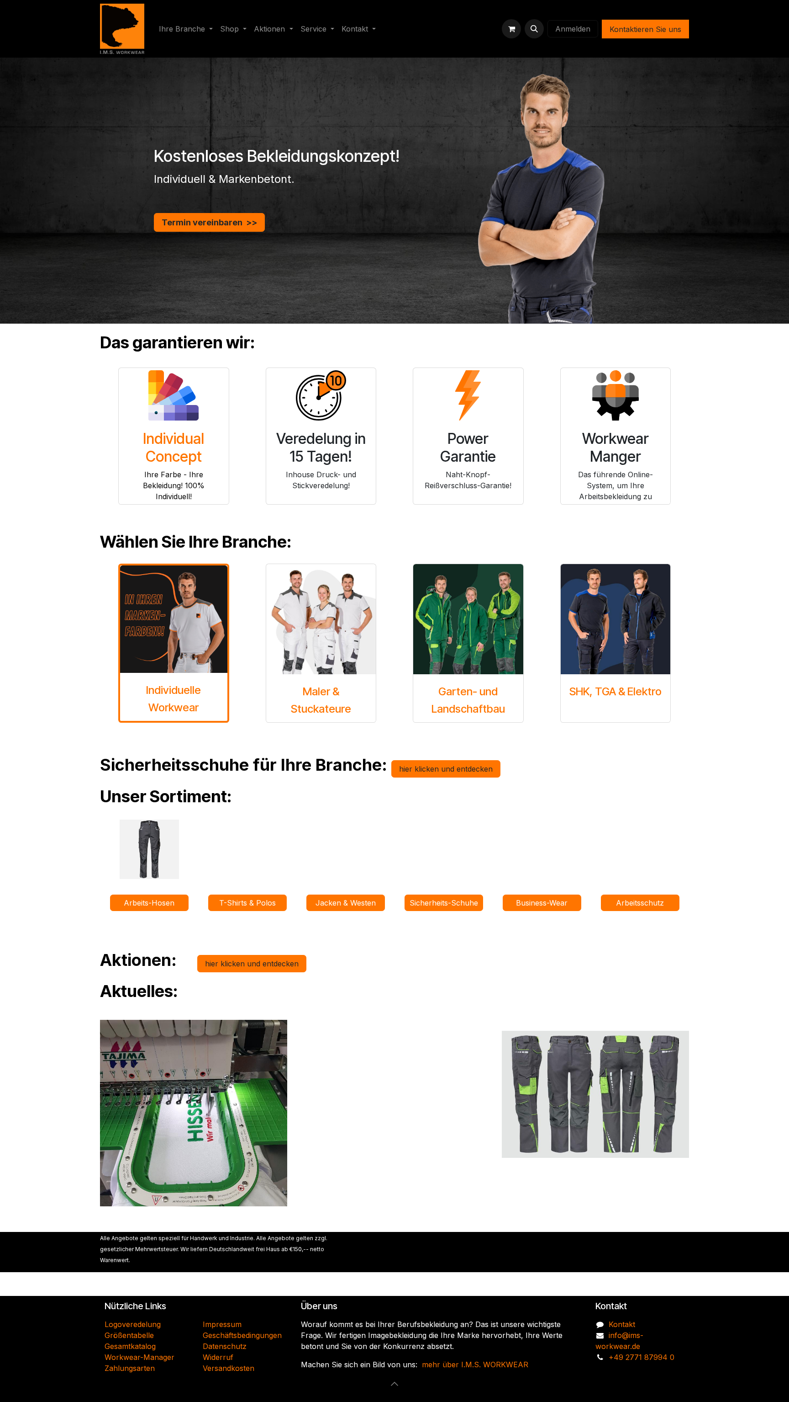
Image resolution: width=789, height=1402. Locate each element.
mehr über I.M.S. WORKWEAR (475, 1364)
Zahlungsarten (130, 1368)
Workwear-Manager (139, 1357)
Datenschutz (225, 1346)
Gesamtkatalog (130, 1346)
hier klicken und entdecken (446, 768)
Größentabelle (129, 1335)
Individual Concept (173, 447)
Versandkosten (228, 1368)
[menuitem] (185, 29)
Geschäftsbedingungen (242, 1335)
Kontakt (622, 1324)
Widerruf (218, 1357)
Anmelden (572, 28)
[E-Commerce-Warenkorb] (511, 28)
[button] (534, 28)
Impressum (222, 1324)
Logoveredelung (133, 1324)
